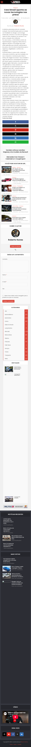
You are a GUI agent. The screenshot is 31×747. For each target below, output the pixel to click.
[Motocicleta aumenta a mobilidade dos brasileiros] (9, 369)
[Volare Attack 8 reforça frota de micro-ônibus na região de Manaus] (9, 499)
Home (11, 744)
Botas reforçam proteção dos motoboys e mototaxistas (19, 209)
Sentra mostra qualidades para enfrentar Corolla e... (17, 575)
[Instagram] (4, 734)
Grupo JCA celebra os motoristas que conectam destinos (18, 189)
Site (3, 288)
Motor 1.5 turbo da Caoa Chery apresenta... (8, 529)
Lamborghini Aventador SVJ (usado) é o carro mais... (8, 521)
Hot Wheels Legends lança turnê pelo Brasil (18, 179)
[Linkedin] (22, 734)
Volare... (16, 498)
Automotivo (17, 367)
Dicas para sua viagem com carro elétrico (19, 218)
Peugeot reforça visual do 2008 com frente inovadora (17, 583)
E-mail (4, 281)
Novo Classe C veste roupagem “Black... (17, 567)
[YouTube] (9, 734)
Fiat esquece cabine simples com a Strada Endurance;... (9, 560)
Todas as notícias (15, 246)
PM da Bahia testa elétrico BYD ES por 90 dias (18, 537)
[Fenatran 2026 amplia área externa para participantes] (9, 434)
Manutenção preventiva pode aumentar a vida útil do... (19, 199)
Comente (4, 259)
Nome (4, 275)
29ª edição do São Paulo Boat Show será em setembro (18, 170)
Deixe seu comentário (8, 563)
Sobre (15, 744)
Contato (19, 744)
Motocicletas (15, 206)
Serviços (15, 7)
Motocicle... (17, 369)
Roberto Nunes (15, 18)
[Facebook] (13, 734)
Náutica (14, 167)
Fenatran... (17, 375)
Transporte (20, 186)
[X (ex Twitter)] (17, 734)
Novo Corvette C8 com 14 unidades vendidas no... (8, 545)
